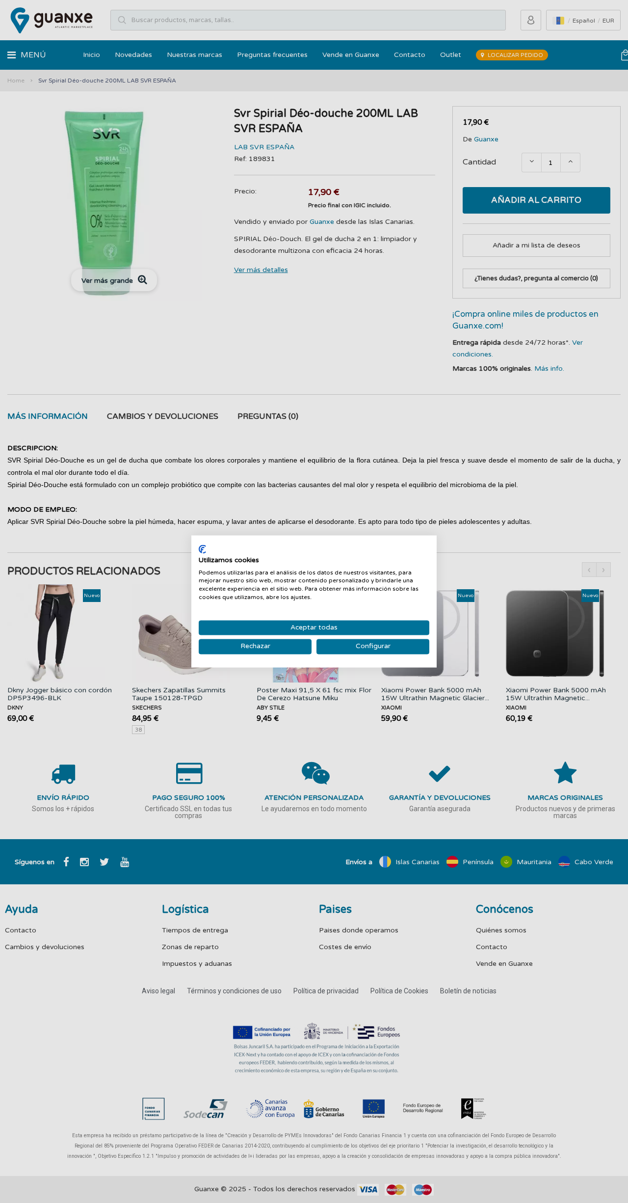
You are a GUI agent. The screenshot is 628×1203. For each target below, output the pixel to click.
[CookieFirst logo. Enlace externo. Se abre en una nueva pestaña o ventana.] (202, 549)
